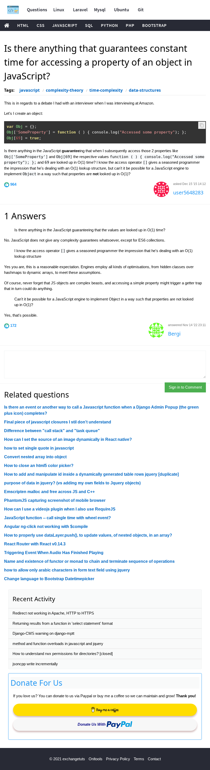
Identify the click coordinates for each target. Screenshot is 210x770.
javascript (29, 90)
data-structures (145, 90)
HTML (23, 25)
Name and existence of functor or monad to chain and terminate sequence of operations (89, 561)
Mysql (100, 10)
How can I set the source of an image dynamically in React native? (68, 439)
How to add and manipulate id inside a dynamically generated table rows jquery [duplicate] (91, 474)
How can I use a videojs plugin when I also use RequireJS (60, 509)
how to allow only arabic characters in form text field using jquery (67, 570)
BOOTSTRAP (154, 25)
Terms (139, 759)
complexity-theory (64, 90)
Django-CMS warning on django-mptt (43, 633)
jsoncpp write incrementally (35, 664)
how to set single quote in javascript (39, 448)
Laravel (80, 10)
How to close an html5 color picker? (39, 465)
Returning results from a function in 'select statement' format (63, 623)
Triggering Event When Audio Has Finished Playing (53, 552)
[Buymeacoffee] (105, 710)
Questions (37, 10)
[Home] (13, 10)
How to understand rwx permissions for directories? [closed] (63, 653)
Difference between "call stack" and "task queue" (52, 431)
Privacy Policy (118, 759)
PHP (130, 25)
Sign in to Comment (185, 387)
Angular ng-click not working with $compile (46, 526)
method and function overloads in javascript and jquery (58, 643)
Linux (58, 10)
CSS (41, 25)
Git (141, 10)
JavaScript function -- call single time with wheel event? (57, 518)
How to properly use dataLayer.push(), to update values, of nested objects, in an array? (88, 535)
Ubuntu (121, 10)
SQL (89, 25)
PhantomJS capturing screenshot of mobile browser (55, 500)
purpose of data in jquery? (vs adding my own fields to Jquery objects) (72, 483)
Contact (154, 759)
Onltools (95, 759)
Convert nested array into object (35, 457)
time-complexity (106, 90)
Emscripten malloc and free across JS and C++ (49, 492)
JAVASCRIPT (64, 25)
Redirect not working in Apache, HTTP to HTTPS (53, 613)
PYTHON (109, 25)
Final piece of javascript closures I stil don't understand (57, 422)
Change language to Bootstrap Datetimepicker (49, 579)
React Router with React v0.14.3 (35, 544)
